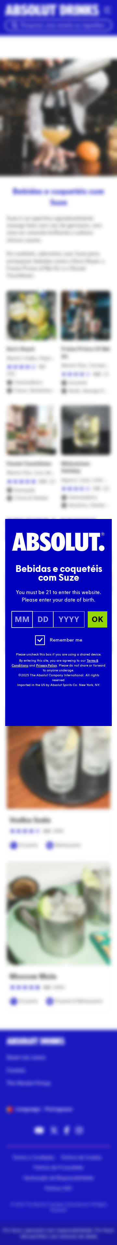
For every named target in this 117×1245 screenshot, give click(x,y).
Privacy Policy (46, 666)
